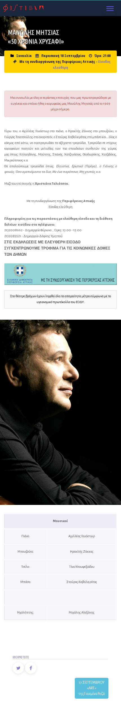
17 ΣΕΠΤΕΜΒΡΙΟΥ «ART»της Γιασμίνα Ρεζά (92, 688)
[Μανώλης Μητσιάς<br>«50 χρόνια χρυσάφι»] (60, 412)
